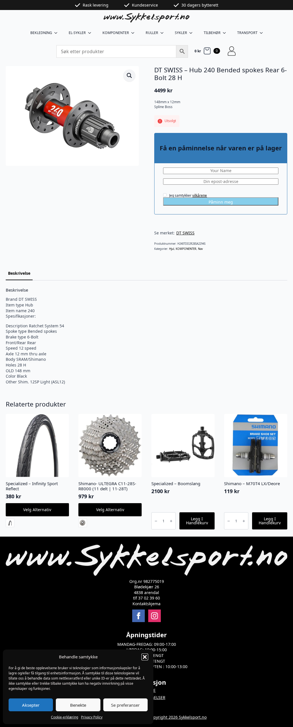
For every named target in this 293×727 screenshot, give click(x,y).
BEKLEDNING (41, 32)
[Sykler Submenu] (192, 32)
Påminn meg (221, 202)
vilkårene (199, 195)
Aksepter (30, 705)
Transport (247, 32)
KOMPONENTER (115, 32)
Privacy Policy (91, 717)
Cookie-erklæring (64, 717)
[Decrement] (156, 521)
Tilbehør (212, 32)
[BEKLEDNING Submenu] (57, 32)
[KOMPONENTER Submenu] (134, 32)
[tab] (19, 273)
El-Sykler (77, 32)
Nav (200, 249)
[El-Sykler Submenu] (91, 32)
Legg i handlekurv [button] (197, 520)
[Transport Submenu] (263, 32)
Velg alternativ (37, 509)
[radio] (10, 523)
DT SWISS (185, 233)
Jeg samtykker (187, 195)
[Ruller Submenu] (163, 32)
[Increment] (171, 521)
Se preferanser (125, 705)
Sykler (181, 32)
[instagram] (154, 616)
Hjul (171, 249)
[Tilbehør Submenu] (226, 32)
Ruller (152, 32)
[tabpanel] (146, 336)
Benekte (78, 705)
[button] (145, 657)
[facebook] (138, 616)
